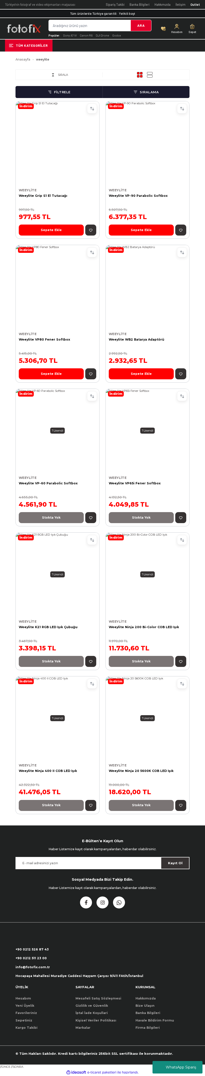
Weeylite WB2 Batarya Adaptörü (136, 339)
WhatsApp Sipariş (181, 1067)
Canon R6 (86, 35)
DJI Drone (102, 35)
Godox (116, 35)
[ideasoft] (76, 1072)
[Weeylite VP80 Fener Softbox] (57, 287)
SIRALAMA (149, 92)
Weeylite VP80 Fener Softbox (44, 339)
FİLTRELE (62, 92)
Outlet (195, 5)
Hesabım (23, 998)
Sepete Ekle (51, 230)
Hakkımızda (162, 5)
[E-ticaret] (101, 1072)
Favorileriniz (26, 1013)
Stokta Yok (51, 517)
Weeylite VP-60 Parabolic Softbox (48, 483)
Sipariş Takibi (115, 5)
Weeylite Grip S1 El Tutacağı (43, 196)
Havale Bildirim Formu (155, 1020)
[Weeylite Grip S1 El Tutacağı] (57, 143)
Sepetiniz (24, 1020)
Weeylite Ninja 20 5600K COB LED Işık (141, 771)
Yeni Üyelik (25, 1005)
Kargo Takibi (27, 1027)
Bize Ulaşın (145, 1005)
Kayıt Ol (175, 863)
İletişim (181, 5)
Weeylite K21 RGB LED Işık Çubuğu (48, 627)
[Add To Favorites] (90, 230)
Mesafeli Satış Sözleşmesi (98, 998)
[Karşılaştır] (92, 109)
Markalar (83, 1027)
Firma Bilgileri (148, 1027)
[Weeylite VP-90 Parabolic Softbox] (147, 143)
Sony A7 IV (70, 35)
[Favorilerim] (163, 29)
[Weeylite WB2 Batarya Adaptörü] (147, 287)
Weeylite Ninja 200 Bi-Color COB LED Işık (144, 627)
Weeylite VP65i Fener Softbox (135, 483)
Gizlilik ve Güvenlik (92, 1005)
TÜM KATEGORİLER (32, 45)
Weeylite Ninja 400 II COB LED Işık (48, 771)
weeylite (42, 59)
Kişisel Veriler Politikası (96, 1020)
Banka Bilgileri (140, 5)
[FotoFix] (23, 28)
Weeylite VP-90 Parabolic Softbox (138, 196)
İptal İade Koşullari (92, 1013)
